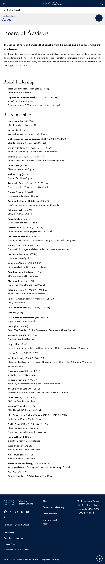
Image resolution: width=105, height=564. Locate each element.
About (6, 20)
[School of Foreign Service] (18, 502)
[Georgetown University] (16, 525)
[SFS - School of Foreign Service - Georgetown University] (52, 4)
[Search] (101, 3)
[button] (99, 18)
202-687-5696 (86, 512)
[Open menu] (3, 3)
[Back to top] (99, 558)
